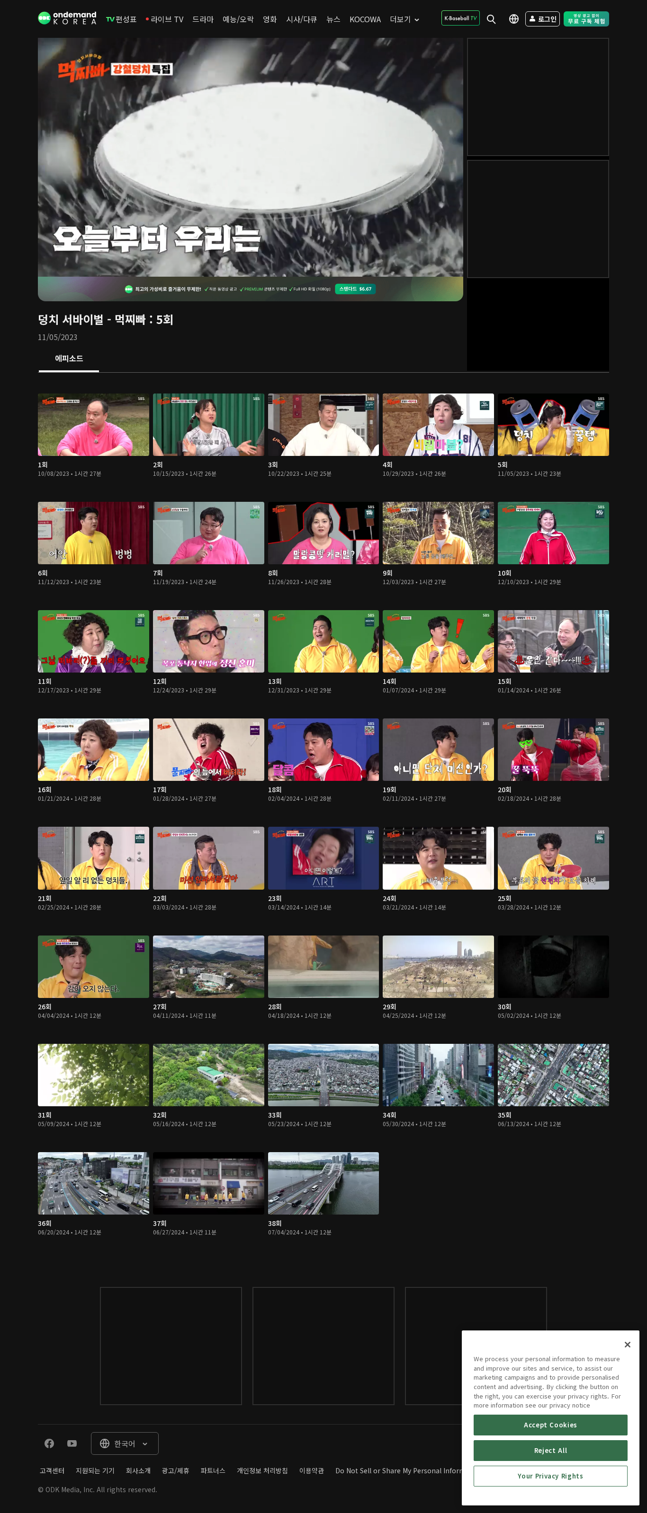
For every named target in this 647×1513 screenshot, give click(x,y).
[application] (250, 157)
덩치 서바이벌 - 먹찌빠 (92, 319)
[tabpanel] (323, 820)
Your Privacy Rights (550, 1475)
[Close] (627, 1344)
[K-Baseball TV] (460, 18)
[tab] (69, 359)
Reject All (550, 1450)
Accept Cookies (550, 1424)
